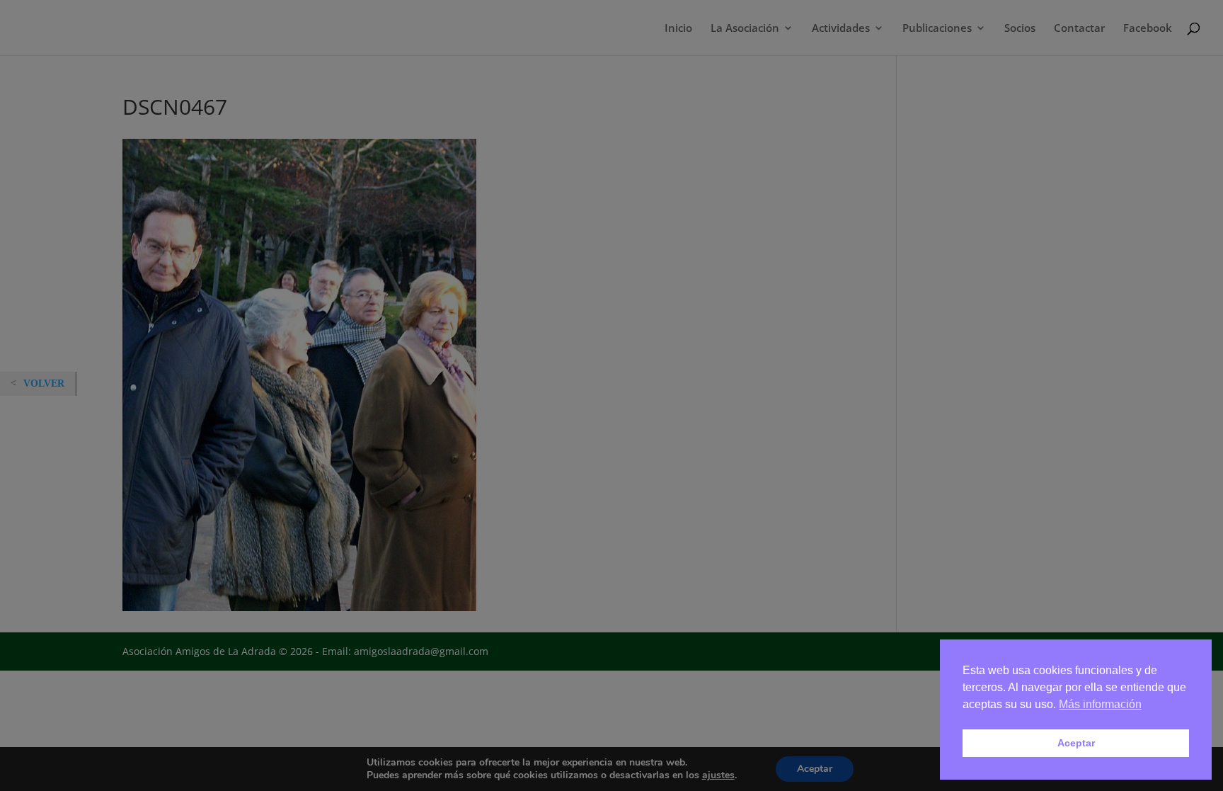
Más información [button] (1100, 704)
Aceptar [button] (1076, 743)
